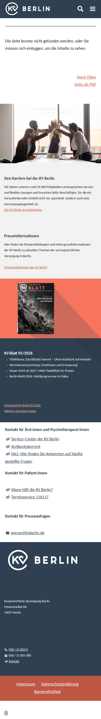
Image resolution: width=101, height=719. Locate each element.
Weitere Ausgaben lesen (20, 411)
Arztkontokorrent (25, 447)
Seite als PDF (85, 85)
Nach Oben (86, 77)
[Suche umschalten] (80, 8)
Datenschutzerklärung (59, 684)
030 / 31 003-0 (18, 649)
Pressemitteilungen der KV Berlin (25, 267)
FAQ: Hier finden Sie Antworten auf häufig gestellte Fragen (43, 458)
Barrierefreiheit (47, 692)
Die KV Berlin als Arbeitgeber (23, 210)
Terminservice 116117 (29, 497)
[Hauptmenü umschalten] (92, 9)
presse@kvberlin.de (27, 533)
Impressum (25, 684)
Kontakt (14, 661)
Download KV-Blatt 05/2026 (22, 405)
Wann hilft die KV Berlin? (32, 490)
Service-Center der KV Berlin (35, 439)
